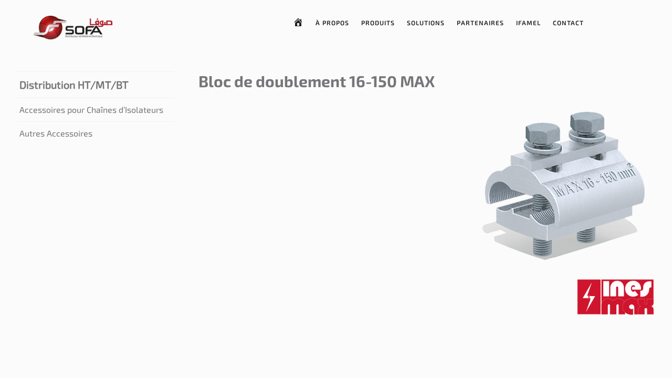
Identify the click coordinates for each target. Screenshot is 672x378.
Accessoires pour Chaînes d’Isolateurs (91, 109)
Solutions (426, 22)
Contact (568, 22)
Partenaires (480, 22)
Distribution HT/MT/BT (74, 84)
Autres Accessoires (55, 133)
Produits (378, 22)
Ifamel (528, 22)
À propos (332, 22)
